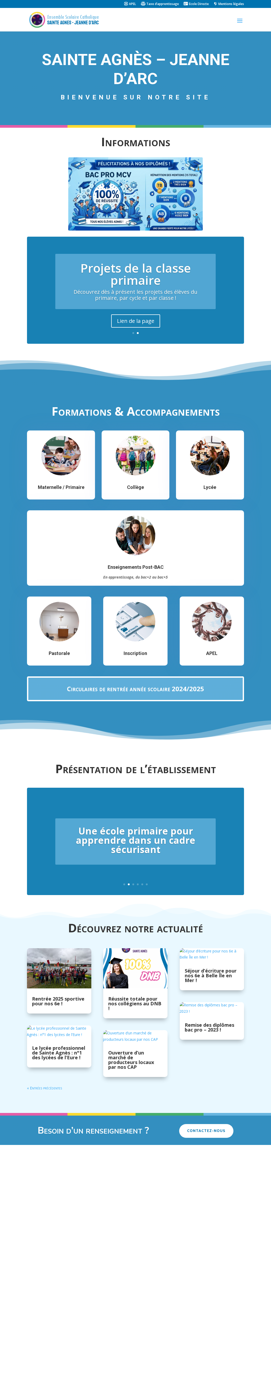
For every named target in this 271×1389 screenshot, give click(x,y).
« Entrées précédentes (44, 1087)
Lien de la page (135, 320)
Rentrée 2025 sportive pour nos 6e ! (58, 1001)
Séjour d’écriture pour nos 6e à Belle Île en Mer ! (211, 975)
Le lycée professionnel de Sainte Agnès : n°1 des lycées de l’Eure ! (58, 1053)
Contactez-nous (206, 1131)
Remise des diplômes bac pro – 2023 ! (209, 1027)
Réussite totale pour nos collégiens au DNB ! (134, 1003)
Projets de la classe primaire (135, 274)
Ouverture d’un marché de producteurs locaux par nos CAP (131, 1059)
